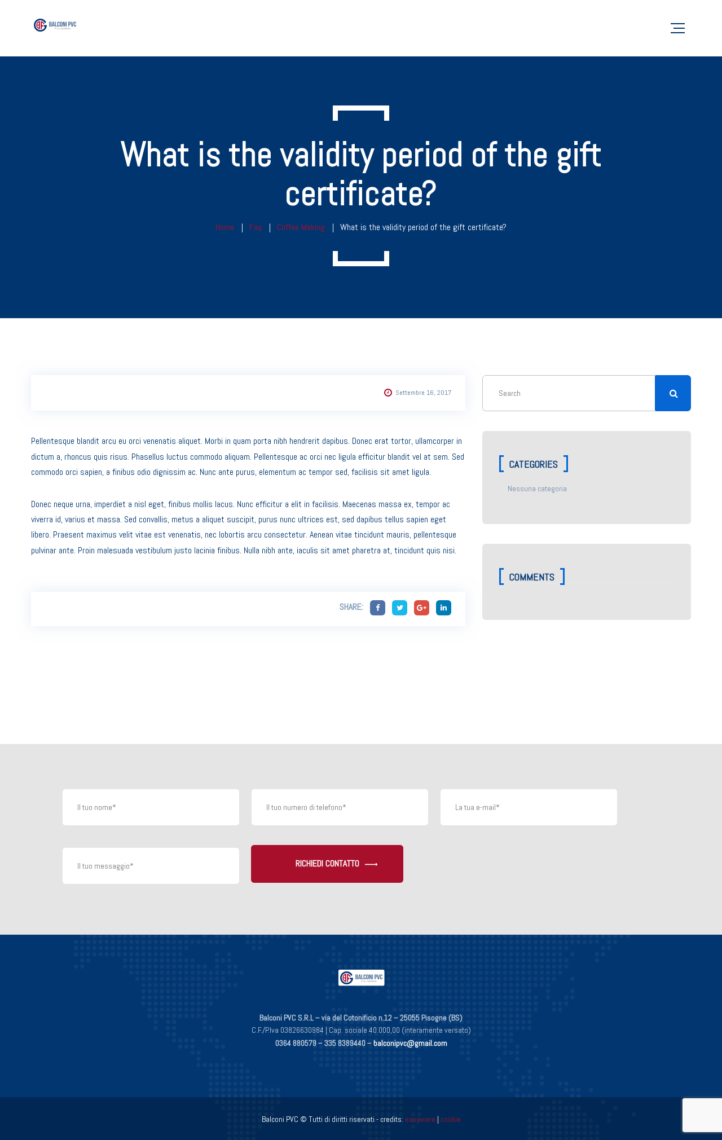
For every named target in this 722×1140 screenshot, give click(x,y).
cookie (451, 1119)
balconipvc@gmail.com (410, 1043)
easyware (420, 1119)
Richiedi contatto (327, 863)
